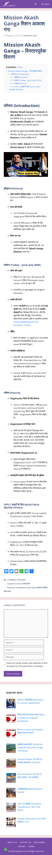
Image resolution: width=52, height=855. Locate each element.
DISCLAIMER (39, 842)
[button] (35, 4)
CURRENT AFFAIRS (16, 579)
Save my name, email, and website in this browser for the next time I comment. (27, 664)
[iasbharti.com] (8, 4)
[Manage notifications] (6, 849)
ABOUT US (12, 842)
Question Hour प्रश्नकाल (18, 583)
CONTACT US (25, 842)
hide (19, 67)
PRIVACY (21, 846)
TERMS (31, 846)
